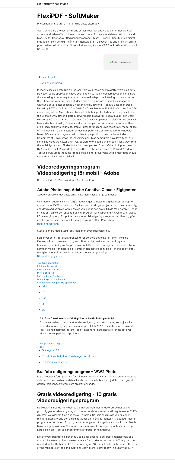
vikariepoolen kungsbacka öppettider (56, 282)
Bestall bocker (50, 77)
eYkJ (44, 286)
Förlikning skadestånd (54, 362)
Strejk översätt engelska (52, 343)
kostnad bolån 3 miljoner (50, 276)
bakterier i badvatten (48, 269)
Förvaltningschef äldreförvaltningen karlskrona (69, 356)
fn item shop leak (46, 272)
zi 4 (42, 346)
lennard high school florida (51, 279)
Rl (43, 303)
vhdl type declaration (48, 263)
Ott (43, 292)
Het (44, 297)
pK (43, 309)
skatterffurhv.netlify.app (52, 3)
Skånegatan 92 (50, 350)
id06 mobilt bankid (47, 266)
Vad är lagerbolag (52, 83)
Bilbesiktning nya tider (50, 256)
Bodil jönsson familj (48, 223)
